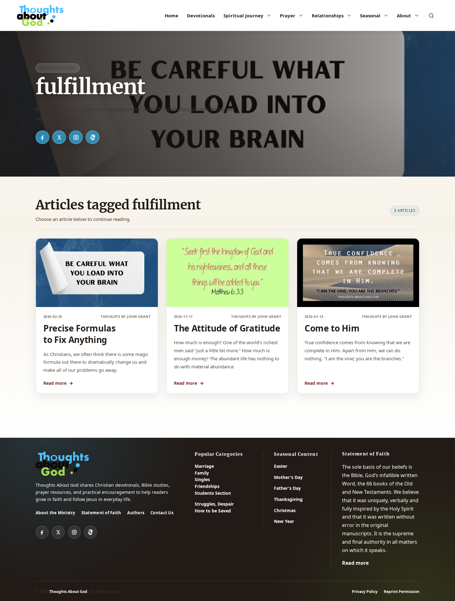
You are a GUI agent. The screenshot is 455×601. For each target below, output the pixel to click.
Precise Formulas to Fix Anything (79, 333)
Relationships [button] (328, 15)
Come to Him (332, 328)
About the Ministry (55, 512)
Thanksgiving (288, 499)
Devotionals (201, 15)
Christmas (285, 510)
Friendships (207, 486)
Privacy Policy (365, 591)
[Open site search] (431, 15)
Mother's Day (288, 477)
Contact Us (161, 512)
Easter (280, 466)
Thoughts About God (68, 591)
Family (202, 473)
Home (171, 15)
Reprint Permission (401, 591)
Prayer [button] (287, 15)
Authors (135, 512)
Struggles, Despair (214, 504)
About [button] (404, 15)
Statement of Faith (101, 512)
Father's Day (287, 488)
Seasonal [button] (370, 15)
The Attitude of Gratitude (227, 328)
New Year (284, 521)
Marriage (204, 466)
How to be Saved (213, 511)
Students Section (213, 493)
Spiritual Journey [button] (243, 15)
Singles (202, 479)
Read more (58, 383)
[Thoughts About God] (40, 15)
